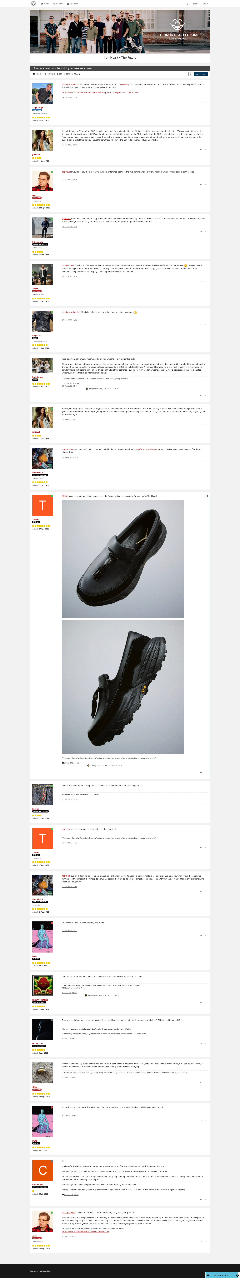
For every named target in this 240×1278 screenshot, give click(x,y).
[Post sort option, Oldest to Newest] (190, 74)
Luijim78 (36, 335)
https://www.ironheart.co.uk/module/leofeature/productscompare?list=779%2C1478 (100, 92)
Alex (34, 195)
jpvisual (36, 154)
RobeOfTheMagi (40, 1000)
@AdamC (38, 248)
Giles (34, 1087)
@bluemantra (39, 294)
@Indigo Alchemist (41, 113)
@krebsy (38, 858)
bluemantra (37, 242)
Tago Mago (37, 107)
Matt (34, 956)
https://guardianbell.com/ (145, 449)
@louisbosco (39, 478)
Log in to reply (201, 74)
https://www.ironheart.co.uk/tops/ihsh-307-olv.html (85, 1231)
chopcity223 (38, 1184)
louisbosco (37, 377)
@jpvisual (38, 201)
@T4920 (38, 905)
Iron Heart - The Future (120, 57)
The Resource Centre (45, 74)
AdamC (35, 288)
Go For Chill (37, 1043)
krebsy (35, 809)
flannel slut (37, 472)
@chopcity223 (40, 1241)
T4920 (35, 519)
